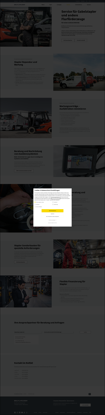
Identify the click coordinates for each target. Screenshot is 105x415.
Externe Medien (39, 206)
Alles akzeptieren (52, 210)
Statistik (37, 204)
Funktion (55, 202)
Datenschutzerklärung (55, 198)
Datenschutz (54, 222)
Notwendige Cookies (40, 202)
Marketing (56, 204)
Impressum (50, 222)
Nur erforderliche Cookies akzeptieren (52, 216)
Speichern (52, 213)
